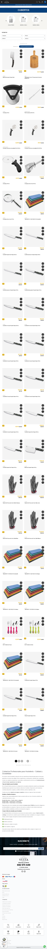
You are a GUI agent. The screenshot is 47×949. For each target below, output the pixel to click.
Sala (3, 914)
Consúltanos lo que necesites (24, 869)
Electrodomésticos (6, 908)
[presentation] (6, 21)
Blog (3, 892)
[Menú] (6, 938)
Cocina (3, 916)
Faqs (3, 897)
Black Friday (4, 919)
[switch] (4, 946)
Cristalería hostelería (6, 903)
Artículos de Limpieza (6, 913)
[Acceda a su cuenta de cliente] (43, 1)
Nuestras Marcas (5, 894)
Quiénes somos (5, 895)
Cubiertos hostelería (6, 906)
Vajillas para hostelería (6, 901)
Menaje (3, 917)
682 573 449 (23, 865)
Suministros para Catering (7, 909)
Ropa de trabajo (5, 911)
